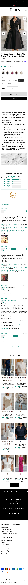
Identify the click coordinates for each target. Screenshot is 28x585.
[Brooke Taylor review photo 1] (4, 277)
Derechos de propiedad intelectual (9, 533)
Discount (10, 107)
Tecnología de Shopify (13, 582)
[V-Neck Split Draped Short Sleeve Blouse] (21, 431)
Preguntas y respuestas (6, 540)
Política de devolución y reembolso (9, 551)
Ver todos (14, 484)
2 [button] (12, 346)
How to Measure (5, 544)
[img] (4, 208)
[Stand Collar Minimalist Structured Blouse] (21, 367)
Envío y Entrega (4, 550)
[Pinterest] (12, 514)
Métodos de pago (5, 548)
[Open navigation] (4, 10)
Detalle (4, 108)
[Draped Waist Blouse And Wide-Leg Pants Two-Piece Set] (7, 367)
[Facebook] (9, 514)
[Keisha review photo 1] (4, 239)
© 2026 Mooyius (4, 582)
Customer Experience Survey (8, 553)
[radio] (3, 73)
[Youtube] (15, 514)
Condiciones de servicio (6, 531)
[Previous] (1, 3)
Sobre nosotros (4, 527)
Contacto (3, 542)
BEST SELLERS (14, 356)
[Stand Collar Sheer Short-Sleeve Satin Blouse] (7, 463)
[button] (4, 66)
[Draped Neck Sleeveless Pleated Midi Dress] (7, 431)
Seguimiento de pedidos (6, 546)
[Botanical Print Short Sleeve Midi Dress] (21, 401)
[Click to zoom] (24, 18)
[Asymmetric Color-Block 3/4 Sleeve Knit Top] (7, 401)
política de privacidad (6, 529)
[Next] (26, 3)
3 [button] (14, 346)
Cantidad (3, 88)
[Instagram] (18, 514)
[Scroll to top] (24, 581)
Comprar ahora (14, 98)
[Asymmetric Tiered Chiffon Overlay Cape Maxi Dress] (21, 463)
